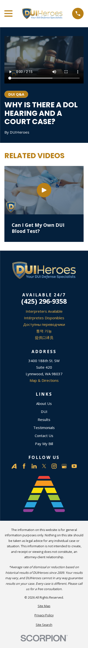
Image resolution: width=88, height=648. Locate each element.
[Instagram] (54, 466)
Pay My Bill (44, 443)
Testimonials (44, 427)
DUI (44, 411)
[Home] (42, 14)
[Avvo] (14, 466)
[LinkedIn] (34, 466)
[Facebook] (24, 466)
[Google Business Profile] (64, 466)
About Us (44, 403)
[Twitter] (44, 466)
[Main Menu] (8, 13)
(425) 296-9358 (44, 301)
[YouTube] (74, 466)
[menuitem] (44, 606)
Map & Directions (44, 380)
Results (44, 419)
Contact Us (44, 435)
